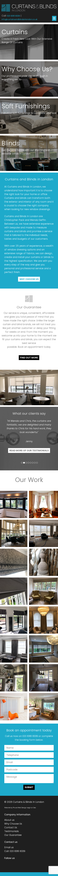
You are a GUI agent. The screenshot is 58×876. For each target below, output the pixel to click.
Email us (9, 847)
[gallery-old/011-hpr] (13, 706)
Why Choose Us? (27, 69)
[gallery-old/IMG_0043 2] (43, 504)
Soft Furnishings (26, 106)
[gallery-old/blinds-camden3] (43, 677)
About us (9, 820)
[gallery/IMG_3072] (43, 649)
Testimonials (11, 831)
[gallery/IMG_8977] (13, 504)
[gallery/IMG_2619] (13, 677)
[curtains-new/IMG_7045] (43, 562)
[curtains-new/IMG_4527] (43, 706)
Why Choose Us (29, 279)
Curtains (15, 32)
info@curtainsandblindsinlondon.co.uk (19, 19)
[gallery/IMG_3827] (13, 620)
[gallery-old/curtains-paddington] (13, 649)
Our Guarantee (13, 835)
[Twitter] (4, 863)
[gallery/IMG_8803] (43, 533)
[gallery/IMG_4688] (13, 562)
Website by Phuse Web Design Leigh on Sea (20, 808)
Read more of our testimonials (29, 450)
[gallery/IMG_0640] (13, 533)
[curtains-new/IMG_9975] (43, 620)
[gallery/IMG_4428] (13, 591)
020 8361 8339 (13, 16)
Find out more (29, 357)
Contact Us (10, 827)
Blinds (11, 143)
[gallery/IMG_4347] (43, 591)
